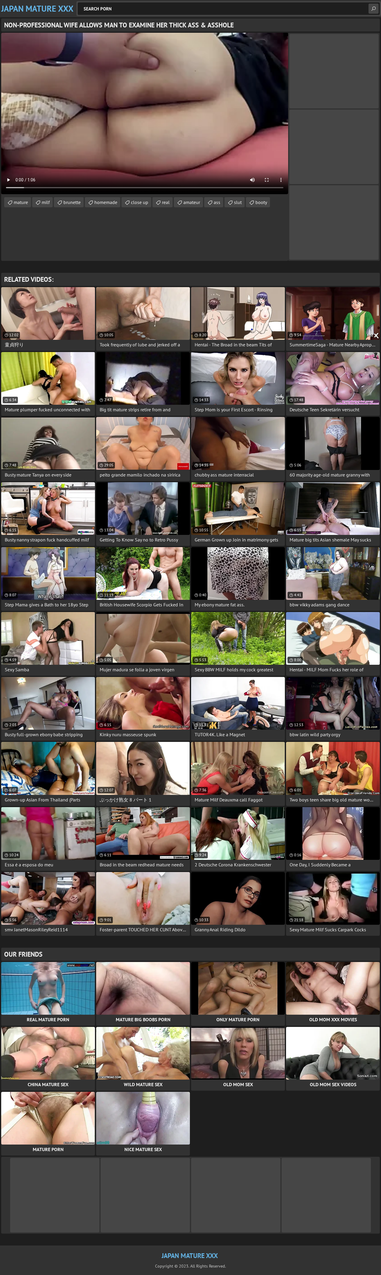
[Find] (373, 9)
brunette (72, 202)
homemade (105, 202)
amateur (191, 202)
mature (21, 202)
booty (261, 202)
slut (238, 202)
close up (139, 202)
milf (46, 202)
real (166, 202)
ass (217, 202)
